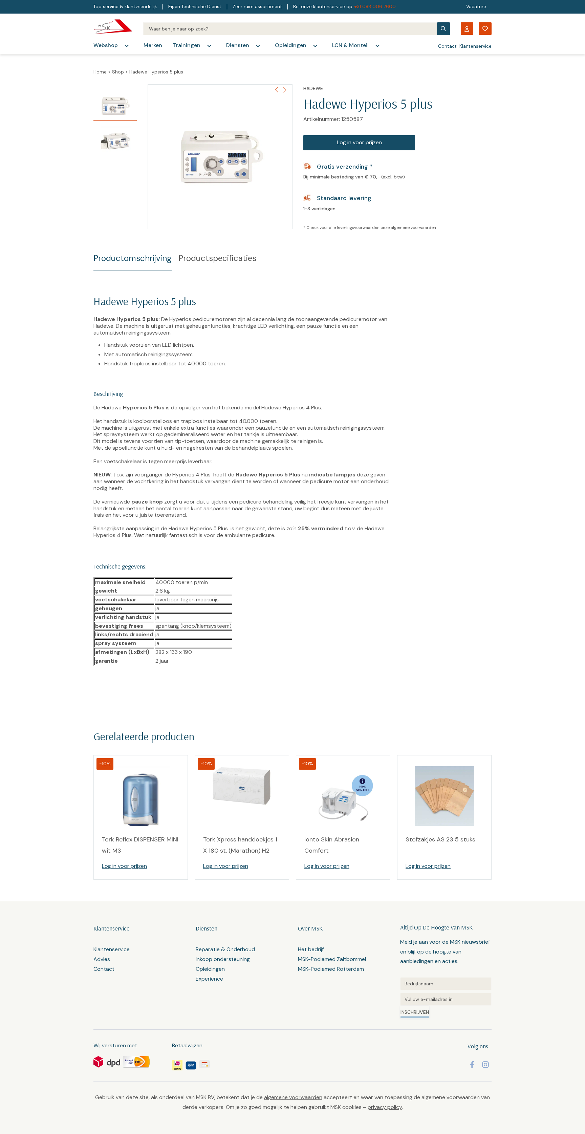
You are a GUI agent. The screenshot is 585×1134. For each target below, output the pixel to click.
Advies (101, 959)
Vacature (476, 6)
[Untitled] (446, 983)
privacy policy (385, 1107)
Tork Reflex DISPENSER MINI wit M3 (140, 844)
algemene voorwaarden (413, 227)
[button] (284, 89)
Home (100, 72)
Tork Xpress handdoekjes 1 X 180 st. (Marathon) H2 (240, 844)
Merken (153, 45)
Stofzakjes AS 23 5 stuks (440, 839)
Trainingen (186, 45)
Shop (118, 72)
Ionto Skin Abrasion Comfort (331, 844)
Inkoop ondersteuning (223, 959)
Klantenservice (475, 46)
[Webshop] (127, 46)
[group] (220, 156)
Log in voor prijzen (359, 142)
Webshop (105, 45)
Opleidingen (290, 45)
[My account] (466, 28)
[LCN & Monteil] (377, 46)
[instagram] (485, 1064)
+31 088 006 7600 (375, 6)
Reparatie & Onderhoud (225, 949)
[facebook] (472, 1064)
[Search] (290, 28)
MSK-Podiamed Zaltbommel (332, 959)
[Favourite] (485, 28)
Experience (209, 978)
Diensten (237, 45)
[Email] (446, 999)
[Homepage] (112, 28)
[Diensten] (258, 46)
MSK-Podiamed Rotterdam (331, 968)
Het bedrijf (311, 949)
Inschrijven (414, 1012)
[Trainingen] (209, 46)
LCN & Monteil (350, 45)
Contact (447, 46)
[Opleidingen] (315, 46)
